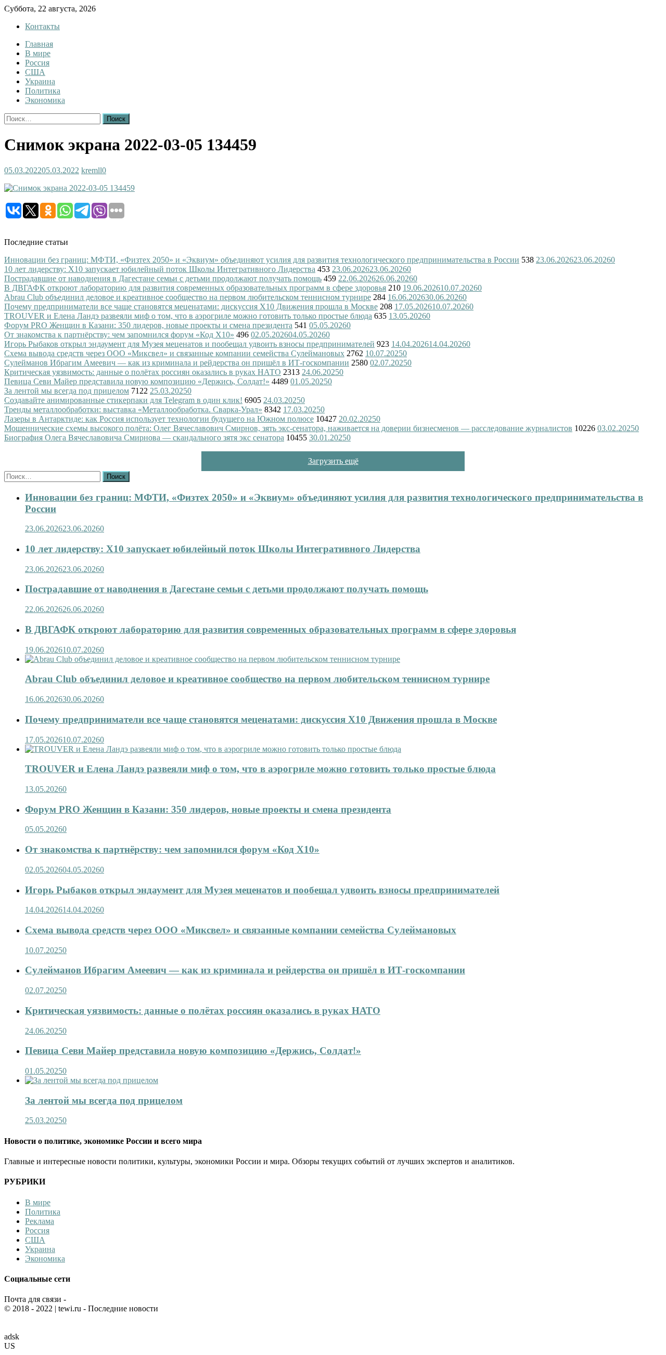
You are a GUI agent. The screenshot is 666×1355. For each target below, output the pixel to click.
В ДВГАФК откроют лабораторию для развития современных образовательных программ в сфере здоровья (195, 287)
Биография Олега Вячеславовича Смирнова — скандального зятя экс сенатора (144, 437)
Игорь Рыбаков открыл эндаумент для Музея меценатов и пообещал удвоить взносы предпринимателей (189, 344)
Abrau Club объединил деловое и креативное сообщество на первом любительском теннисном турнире (187, 297)
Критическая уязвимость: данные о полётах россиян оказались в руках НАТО (142, 372)
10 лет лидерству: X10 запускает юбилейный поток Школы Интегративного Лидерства (159, 269)
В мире (37, 53)
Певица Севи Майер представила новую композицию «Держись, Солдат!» (137, 381)
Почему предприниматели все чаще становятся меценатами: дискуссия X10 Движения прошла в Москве (191, 306)
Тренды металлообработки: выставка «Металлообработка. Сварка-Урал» (133, 409)
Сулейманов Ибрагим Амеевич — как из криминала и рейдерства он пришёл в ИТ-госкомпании (176, 362)
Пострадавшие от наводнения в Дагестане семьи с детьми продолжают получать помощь (163, 278)
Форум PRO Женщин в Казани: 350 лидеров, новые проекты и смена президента (148, 325)
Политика (42, 90)
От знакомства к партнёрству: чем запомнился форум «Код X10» (119, 334)
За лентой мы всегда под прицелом (66, 390)
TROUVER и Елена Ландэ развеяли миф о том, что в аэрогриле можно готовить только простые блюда (188, 315)
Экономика (45, 100)
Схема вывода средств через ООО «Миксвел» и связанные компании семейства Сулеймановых (174, 353)
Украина (40, 81)
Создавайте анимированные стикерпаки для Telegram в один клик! (123, 400)
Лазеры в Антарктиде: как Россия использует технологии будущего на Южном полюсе (159, 418)
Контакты (42, 26)
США (35, 72)
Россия (37, 62)
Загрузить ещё (333, 461)
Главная (39, 44)
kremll (91, 170)
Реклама (39, 1221)
